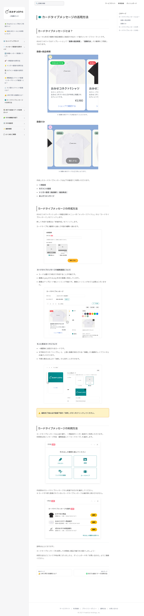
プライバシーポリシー (89, 609)
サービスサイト (65, 609)
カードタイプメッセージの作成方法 (130, 27)
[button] (14, 41)
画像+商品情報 (125, 20)
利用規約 (76, 609)
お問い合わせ (113, 609)
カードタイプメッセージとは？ (129, 17)
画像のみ (123, 24)
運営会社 (103, 609)
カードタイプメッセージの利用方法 (130, 30)
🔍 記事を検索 (40, 3)
